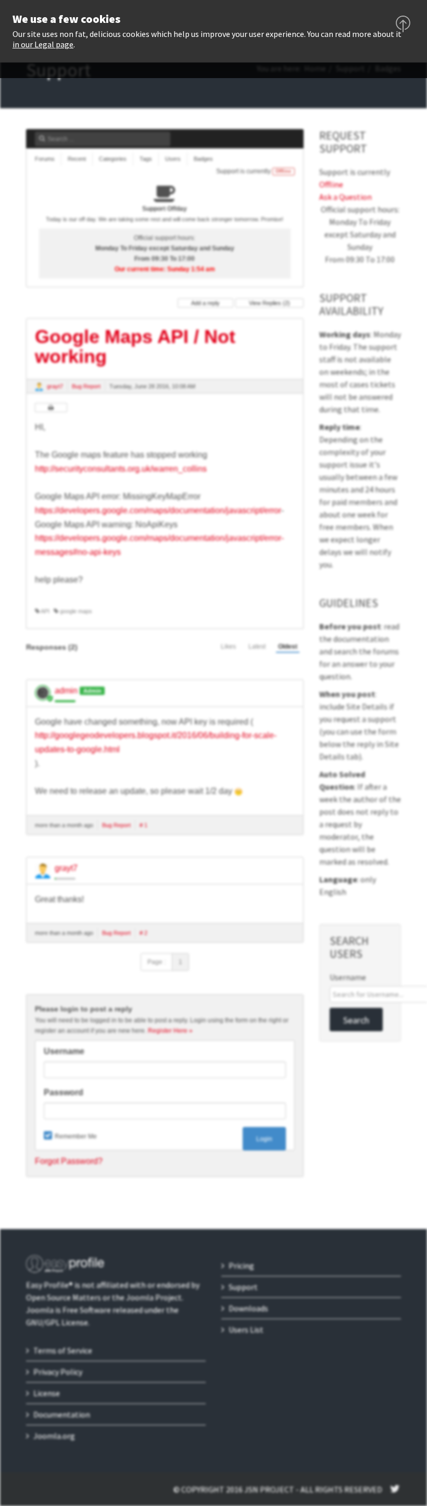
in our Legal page (42, 44)
